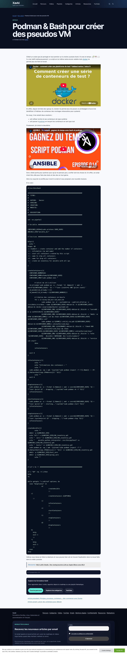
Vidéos (51, 4)
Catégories (68, 4)
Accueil (35, 4)
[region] (63, 650)
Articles (78, 4)
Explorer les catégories (54, 590)
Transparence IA (34, 572)
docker (85, 59)
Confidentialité (92, 613)
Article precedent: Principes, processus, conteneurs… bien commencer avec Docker (55, 598)
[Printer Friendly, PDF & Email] (96, 57)
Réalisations (110, 613)
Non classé (21, 15)
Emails (72, 613)
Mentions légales (80, 613)
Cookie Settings (106, 650)
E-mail (71, 625)
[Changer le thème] (112, 3)
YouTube (97, 4)
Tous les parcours (36, 590)
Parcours (43, 4)
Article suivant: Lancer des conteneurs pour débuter (45, 602)
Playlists (59, 4)
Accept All (119, 650)
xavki (26, 39)
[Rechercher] (109, 3)
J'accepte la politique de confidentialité (82, 633)
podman (42, 121)
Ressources (87, 4)
